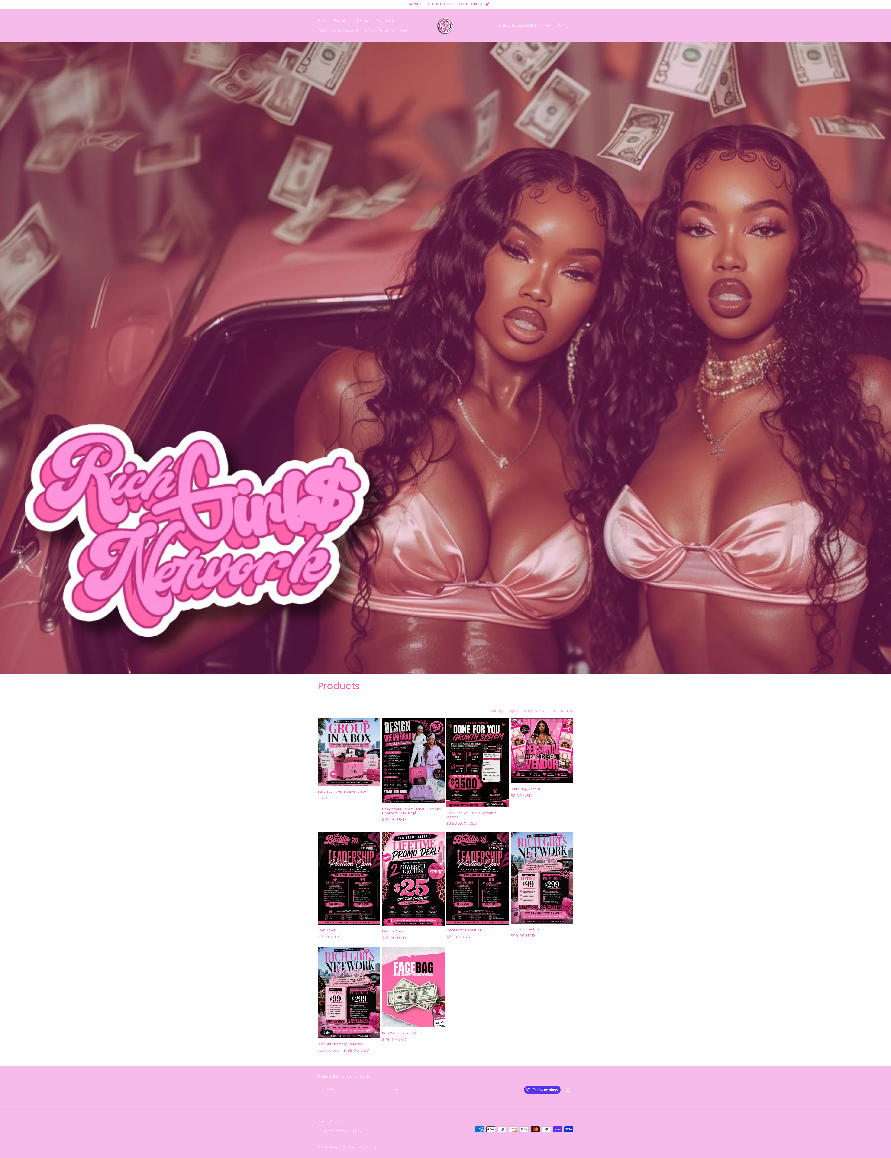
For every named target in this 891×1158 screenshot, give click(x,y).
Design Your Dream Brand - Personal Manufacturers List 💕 (412, 811)
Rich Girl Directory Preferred (340, 1044)
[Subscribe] (396, 1089)
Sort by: (497, 711)
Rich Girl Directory (525, 929)
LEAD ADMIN (327, 931)
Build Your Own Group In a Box (342, 792)
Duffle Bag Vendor (525, 789)
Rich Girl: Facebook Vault (402, 1033)
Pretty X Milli (338, 1147)
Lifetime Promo (394, 932)
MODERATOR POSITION (464, 931)
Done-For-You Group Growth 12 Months (471, 815)
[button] (548, 26)
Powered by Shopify (362, 1147)
